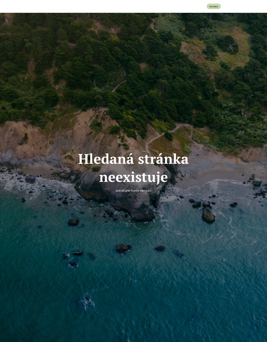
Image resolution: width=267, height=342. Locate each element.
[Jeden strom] (20, 6)
